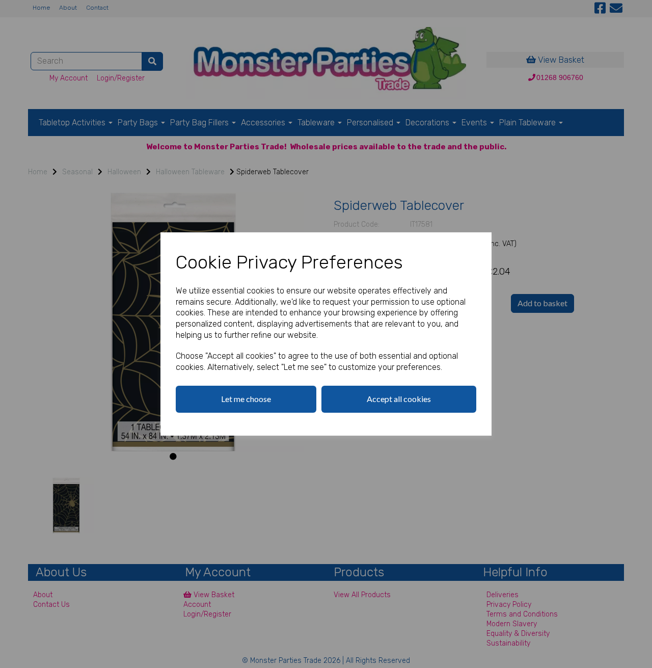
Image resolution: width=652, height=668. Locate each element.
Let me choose (246, 399)
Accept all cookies (399, 399)
